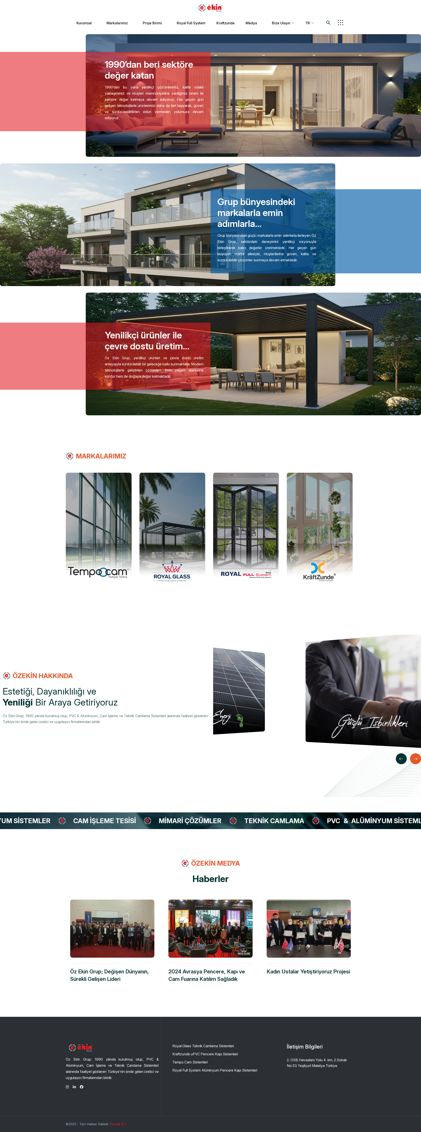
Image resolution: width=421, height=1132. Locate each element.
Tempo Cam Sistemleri (190, 1062)
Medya (251, 23)
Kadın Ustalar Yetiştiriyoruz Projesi (308, 971)
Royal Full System (191, 23)
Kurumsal (84, 23)
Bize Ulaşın (281, 23)
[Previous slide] (401, 758)
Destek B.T (117, 1124)
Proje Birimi (152, 23)
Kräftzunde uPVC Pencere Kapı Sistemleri (205, 1054)
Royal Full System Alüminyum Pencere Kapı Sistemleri (214, 1070)
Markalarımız (117, 23)
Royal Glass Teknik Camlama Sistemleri (203, 1046)
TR (307, 23)
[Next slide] (415, 758)
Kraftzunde (225, 23)
